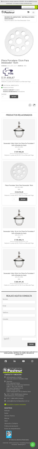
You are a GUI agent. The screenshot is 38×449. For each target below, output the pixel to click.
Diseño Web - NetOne (7, 442)
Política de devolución (11, 426)
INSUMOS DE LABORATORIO (13, 17)
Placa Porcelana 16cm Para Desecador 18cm (19, 185)
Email (4, 306)
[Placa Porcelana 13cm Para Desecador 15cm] (19, 41)
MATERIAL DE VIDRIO (28, 17)
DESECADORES (9, 19)
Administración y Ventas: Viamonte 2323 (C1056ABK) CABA (16, 378)
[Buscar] (36, 7)
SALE (6, 421)
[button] (28, 11)
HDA (25, 66)
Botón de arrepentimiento (12, 428)
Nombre (5, 299)
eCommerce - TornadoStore (19, 442)
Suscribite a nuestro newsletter (16, 404)
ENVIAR (31, 344)
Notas (6, 413)
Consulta (5, 319)
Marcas (6, 418)
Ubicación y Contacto (11, 423)
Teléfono (5, 312)
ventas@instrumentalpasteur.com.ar (17, 401)
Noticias (7, 410)
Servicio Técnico (9, 416)
